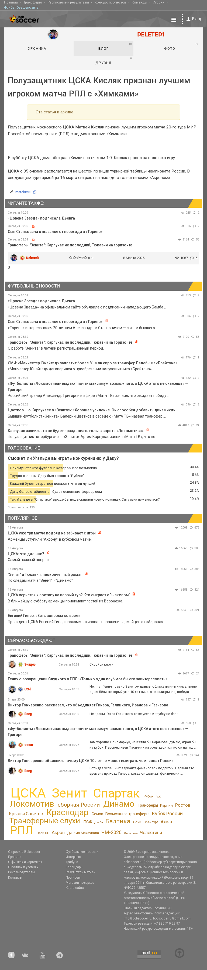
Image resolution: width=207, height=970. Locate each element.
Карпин (166, 805)
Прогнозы (73, 877)
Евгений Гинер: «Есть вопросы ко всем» (44, 615)
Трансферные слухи (44, 820)
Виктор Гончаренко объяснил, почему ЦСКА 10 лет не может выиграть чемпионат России (91, 761)
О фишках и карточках (25, 862)
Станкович (131, 833)
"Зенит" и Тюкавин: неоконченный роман (45, 574)
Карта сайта (75, 888)
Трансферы (32, 2)
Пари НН (43, 833)
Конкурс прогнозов (110, 2)
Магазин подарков (80, 883)
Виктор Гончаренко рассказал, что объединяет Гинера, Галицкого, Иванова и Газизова (88, 705)
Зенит (69, 793)
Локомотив (32, 804)
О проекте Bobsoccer (24, 852)
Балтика (117, 821)
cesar (29, 745)
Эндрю (30, 664)
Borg (28, 714)
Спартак (116, 793)
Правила (11, 2)
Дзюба (98, 822)
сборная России (79, 805)
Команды (139, 2)
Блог (115, 46)
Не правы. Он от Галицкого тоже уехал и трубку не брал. (134, 714)
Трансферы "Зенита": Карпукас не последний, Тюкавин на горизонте (70, 245)
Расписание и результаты (68, 2)
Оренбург (150, 822)
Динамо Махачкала (83, 833)
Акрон (58, 832)
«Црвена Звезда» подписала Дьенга (41, 218)
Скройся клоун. (101, 664)
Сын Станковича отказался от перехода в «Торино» (55, 231)
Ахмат (166, 821)
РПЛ (21, 830)
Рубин (149, 796)
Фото (181, 46)
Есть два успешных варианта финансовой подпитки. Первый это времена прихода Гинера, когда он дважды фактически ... (141, 770)
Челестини (151, 832)
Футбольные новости (82, 852)
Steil (28, 689)
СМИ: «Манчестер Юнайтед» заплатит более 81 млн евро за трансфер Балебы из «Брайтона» (92, 363)
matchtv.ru (23, 192)
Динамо (118, 804)
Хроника (37, 48)
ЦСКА (28, 793)
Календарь (74, 867)
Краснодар (67, 812)
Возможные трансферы (127, 813)
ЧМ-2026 (111, 832)
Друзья (113, 61)
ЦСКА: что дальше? (26, 554)
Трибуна (72, 862)
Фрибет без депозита (21, 7)
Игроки (158, 2)
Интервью (73, 857)
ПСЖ (87, 822)
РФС (158, 796)
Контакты (15, 877)
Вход (196, 19)
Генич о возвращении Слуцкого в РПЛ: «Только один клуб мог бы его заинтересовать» (87, 679)
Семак (97, 814)
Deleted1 (33, 258)
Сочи (137, 822)
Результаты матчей (80, 872)
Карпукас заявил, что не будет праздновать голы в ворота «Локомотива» (76, 431)
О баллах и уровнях (23, 867)
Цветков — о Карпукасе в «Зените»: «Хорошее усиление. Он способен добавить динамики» (91, 410)
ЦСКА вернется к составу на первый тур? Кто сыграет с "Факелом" (69, 595)
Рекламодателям (21, 872)
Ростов (182, 805)
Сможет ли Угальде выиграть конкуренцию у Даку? (63, 458)
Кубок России (167, 813)
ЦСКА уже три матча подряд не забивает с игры (52, 533)
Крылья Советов (26, 813)
